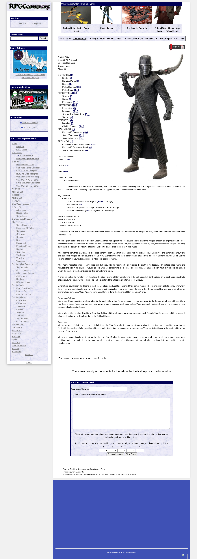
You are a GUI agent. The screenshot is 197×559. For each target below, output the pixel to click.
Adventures (21, 210)
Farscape (16, 336)
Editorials (20, 146)
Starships (20, 252)
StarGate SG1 (18, 327)
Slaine (14, 339)
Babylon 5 (16, 333)
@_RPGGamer (30, 127)
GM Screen (21, 276)
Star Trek (16, 342)
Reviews (16, 201)
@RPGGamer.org (30, 122)
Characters (21, 234)
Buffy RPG (17, 330)
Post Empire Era (23, 294)
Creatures (20, 237)
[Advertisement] (121, 513)
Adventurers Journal (25, 273)
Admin (29, 362)
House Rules (22, 213)
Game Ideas (21, 216)
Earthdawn (16, 351)
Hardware (20, 279)
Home (14, 143)
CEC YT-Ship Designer (26, 170)
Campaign (20, 231)
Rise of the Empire (24, 288)
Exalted (15, 348)
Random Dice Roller (25, 164)
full (31, 155)
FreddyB (133, 474)
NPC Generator (23, 282)
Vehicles (20, 258)
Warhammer (17, 324)
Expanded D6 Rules (25, 228)
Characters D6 (79, 38)
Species (19, 249)
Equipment (21, 243)
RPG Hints (17, 207)
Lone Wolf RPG (19, 345)
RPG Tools (17, 152)
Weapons (20, 261)
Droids (19, 240)
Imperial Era (21, 291)
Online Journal (22, 270)
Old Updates (21, 149)
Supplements (22, 267)
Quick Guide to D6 (24, 225)
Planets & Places (23, 246)
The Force (20, 255)
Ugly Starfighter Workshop (27, 176)
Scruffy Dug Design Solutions (127, 552)
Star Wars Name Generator (28, 167)
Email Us (29, 354)
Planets (19, 309)
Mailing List (17, 198)
